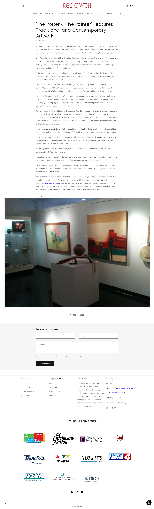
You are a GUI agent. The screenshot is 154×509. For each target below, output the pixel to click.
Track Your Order (55, 391)
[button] (23, 5)
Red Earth (79, 506)
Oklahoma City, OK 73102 (115, 393)
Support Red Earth (27, 391)
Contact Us (25, 383)
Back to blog (78, 314)
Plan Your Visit (26, 387)
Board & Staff (25, 395)
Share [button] (41, 196)
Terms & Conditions (56, 395)
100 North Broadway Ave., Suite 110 (119, 388)
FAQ (50, 383)
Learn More (53, 387)
